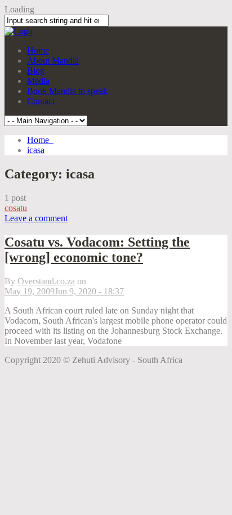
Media (38, 81)
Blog (35, 70)
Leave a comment (36, 218)
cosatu (16, 208)
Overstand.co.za (46, 281)
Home (38, 50)
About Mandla (53, 60)
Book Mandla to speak (67, 91)
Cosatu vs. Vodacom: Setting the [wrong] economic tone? (97, 250)
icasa (35, 150)
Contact (41, 101)
